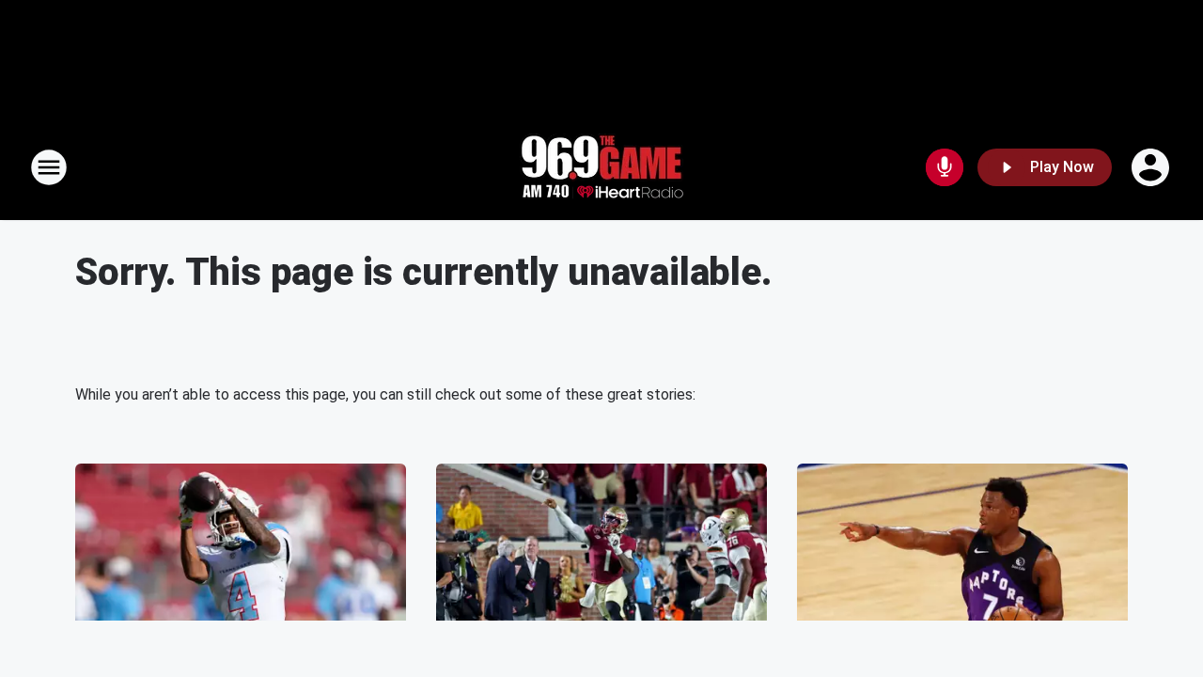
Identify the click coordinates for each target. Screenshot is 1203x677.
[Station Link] (601, 167)
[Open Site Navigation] (49, 167)
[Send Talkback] (944, 167)
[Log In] (1152, 167)
